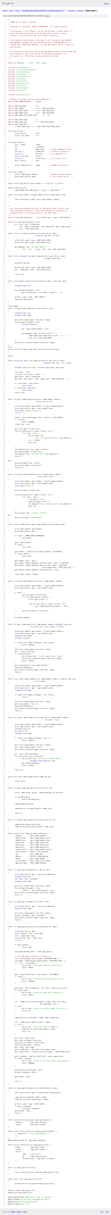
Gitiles (13, 1212)
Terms (25, 1212)
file (47, 16)
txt (102, 1212)
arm (11, 10)
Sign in (106, 3)
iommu (80, 10)
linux (17, 10)
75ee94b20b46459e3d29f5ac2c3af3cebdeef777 (42, 10)
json (107, 1212)
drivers (71, 10)
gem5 (5, 10)
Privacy (18, 1212)
